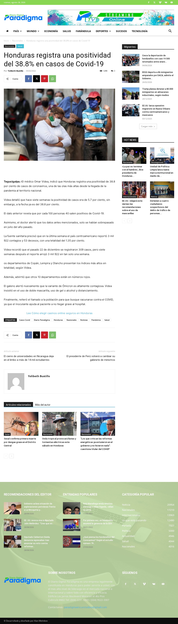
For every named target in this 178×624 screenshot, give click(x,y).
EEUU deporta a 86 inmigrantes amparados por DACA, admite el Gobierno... (157, 75)
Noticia (154, 196)
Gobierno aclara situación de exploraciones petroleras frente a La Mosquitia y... (39, 506)
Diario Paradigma (42, 320)
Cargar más (147, 126)
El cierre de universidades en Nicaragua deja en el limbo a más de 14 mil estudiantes (29, 358)
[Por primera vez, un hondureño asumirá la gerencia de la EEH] (71, 525)
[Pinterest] (44, 78)
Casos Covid (24, 320)
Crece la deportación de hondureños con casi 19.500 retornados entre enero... (156, 58)
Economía (51, 31)
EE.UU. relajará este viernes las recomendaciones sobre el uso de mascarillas (132, 207)
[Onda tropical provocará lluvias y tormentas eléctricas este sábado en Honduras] (59, 424)
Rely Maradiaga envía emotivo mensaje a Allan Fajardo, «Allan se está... (98, 506)
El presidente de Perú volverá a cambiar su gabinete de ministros (91, 358)
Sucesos (121, 31)
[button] (170, 31)
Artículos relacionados (18, 404)
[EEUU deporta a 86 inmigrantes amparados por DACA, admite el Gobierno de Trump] (130, 77)
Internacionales (129, 196)
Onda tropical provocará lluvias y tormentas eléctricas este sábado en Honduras (59, 442)
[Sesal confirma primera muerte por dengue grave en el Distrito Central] (21, 424)
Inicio (6, 40)
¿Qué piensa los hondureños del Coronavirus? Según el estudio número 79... (98, 540)
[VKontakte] (165, 2)
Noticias (84, 320)
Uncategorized (157, 162)
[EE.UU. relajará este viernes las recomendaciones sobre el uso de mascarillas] (134, 189)
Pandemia (96, 320)
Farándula (83, 31)
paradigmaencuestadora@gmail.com (85, 607)
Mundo (32, 31)
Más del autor (42, 404)
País (16, 31)
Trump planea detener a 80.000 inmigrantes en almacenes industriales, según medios (157, 92)
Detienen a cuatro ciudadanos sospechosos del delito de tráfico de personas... (160, 207)
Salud (67, 31)
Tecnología (140, 31)
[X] (154, 2)
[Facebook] (148, 2)
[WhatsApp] (52, 78)
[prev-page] (6, 456)
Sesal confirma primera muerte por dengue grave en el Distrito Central (20, 442)
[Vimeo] (160, 2)
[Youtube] (171, 2)
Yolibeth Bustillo (15, 70)
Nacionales (17, 40)
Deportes (102, 31)
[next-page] (11, 456)
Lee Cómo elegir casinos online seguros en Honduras (59, 313)
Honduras (58, 320)
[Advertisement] (59, 170)
